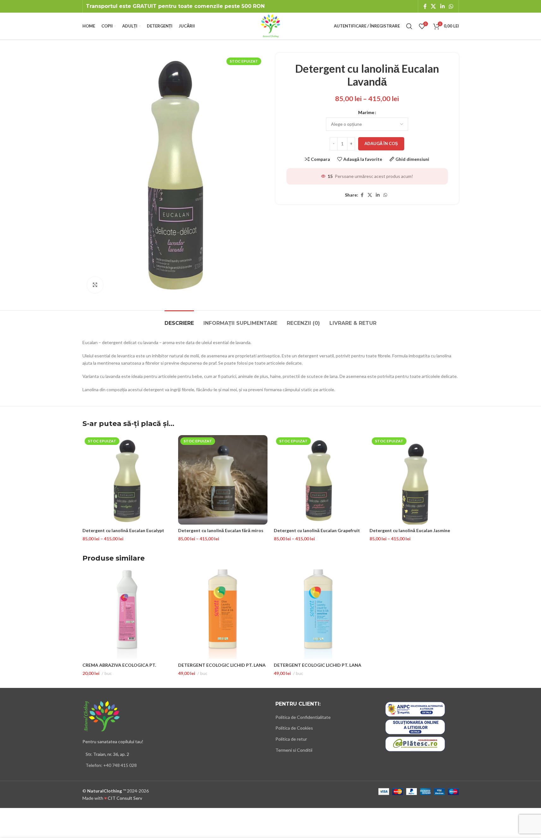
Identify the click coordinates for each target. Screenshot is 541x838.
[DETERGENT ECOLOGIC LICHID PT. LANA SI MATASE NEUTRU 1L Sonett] (318, 614)
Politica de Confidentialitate (303, 717)
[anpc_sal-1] (415, 709)
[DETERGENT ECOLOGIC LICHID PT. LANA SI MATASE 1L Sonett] (222, 614)
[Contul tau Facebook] (425, 6)
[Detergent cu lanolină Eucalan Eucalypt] (127, 480)
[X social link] (433, 6)
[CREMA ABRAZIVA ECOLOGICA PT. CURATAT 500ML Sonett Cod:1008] (127, 614)
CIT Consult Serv (125, 798)
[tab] (179, 320)
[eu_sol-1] (415, 727)
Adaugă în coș (381, 143)
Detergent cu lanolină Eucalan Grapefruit (317, 530)
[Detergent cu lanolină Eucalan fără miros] (222, 480)
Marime (366, 112)
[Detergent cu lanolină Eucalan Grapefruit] (318, 480)
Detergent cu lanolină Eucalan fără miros (220, 530)
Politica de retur (291, 739)
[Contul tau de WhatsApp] (451, 6)
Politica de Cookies (294, 728)
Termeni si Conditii (293, 750)
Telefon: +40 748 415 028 (111, 765)
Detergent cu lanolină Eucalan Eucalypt (123, 530)
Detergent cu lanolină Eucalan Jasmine (410, 530)
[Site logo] (270, 25)
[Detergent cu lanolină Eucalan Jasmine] (414, 480)
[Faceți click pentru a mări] (95, 285)
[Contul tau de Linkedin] (442, 6)
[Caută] (409, 26)
